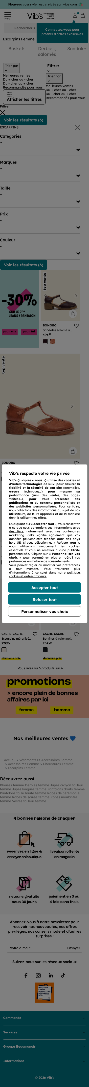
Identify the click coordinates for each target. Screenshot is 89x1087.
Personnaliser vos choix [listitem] (44, 611)
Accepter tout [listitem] (44, 587)
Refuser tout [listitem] (45, 599)
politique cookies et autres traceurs (45, 574)
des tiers (16, 531)
